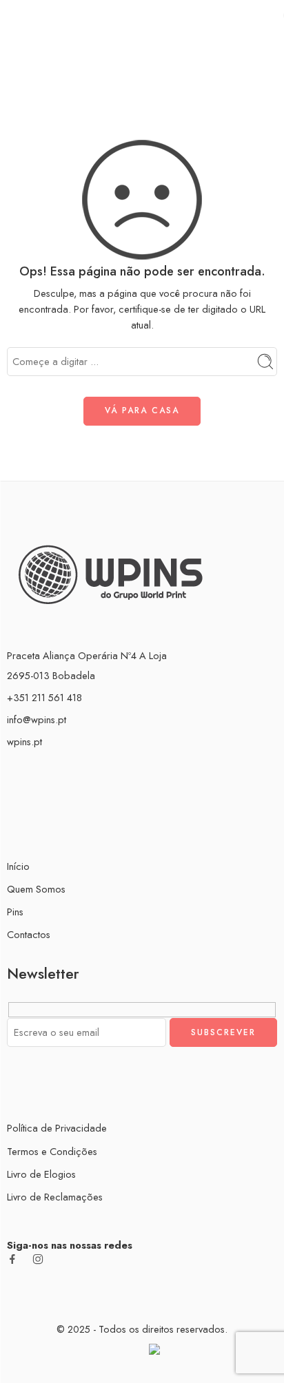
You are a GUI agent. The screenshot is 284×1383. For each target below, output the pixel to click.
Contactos (28, 934)
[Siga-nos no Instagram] (38, 1259)
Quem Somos (36, 889)
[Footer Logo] (110, 572)
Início (142, 55)
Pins (15, 911)
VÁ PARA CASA (142, 410)
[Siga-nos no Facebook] (12, 1259)
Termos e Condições (52, 1151)
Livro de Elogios (41, 1174)
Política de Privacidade (57, 1128)
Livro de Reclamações (55, 1196)
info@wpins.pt (36, 719)
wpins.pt (24, 741)
